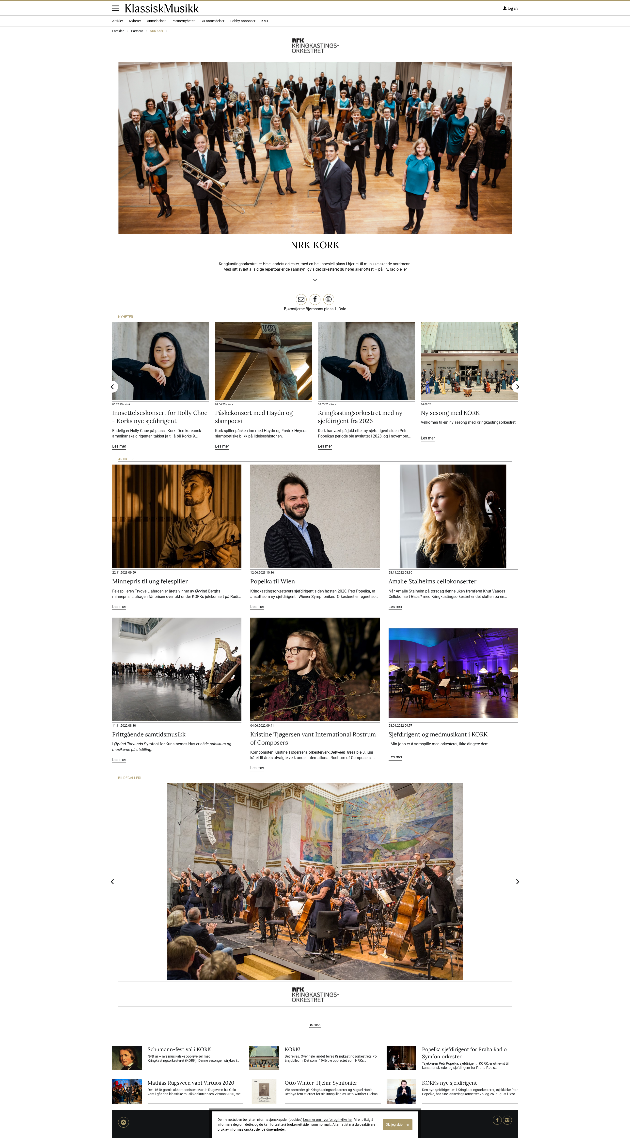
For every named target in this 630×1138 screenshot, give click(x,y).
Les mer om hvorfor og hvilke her (327, 1120)
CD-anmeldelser (212, 21)
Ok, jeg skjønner (398, 1124)
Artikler (117, 21)
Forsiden (118, 31)
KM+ (264, 21)
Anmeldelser (156, 21)
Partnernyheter (183, 21)
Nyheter (135, 21)
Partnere (137, 31)
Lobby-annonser (242, 21)
